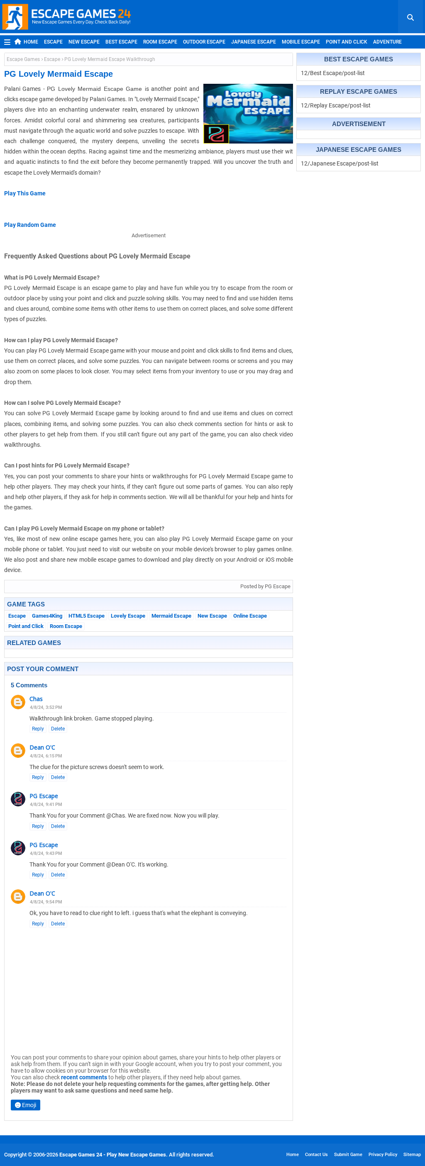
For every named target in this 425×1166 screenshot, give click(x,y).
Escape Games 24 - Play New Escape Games (112, 1154)
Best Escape (121, 42)
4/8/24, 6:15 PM (46, 756)
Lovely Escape (128, 616)
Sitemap (412, 1154)
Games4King (47, 616)
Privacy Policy (383, 1154)
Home (31, 42)
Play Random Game (30, 225)
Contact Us (316, 1154)
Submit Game (348, 1154)
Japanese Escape (253, 42)
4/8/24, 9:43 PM (46, 853)
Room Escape (160, 42)
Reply (38, 729)
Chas (36, 699)
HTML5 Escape (86, 616)
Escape (53, 42)
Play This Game (25, 193)
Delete (58, 729)
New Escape (84, 42)
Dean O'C (42, 747)
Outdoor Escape (204, 42)
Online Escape (250, 616)
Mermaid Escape (171, 616)
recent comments (84, 1077)
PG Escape (43, 796)
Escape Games (23, 59)
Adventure (387, 42)
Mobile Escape (301, 42)
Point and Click (346, 42)
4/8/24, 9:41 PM (46, 804)
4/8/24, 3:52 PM (46, 707)
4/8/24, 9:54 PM (46, 902)
